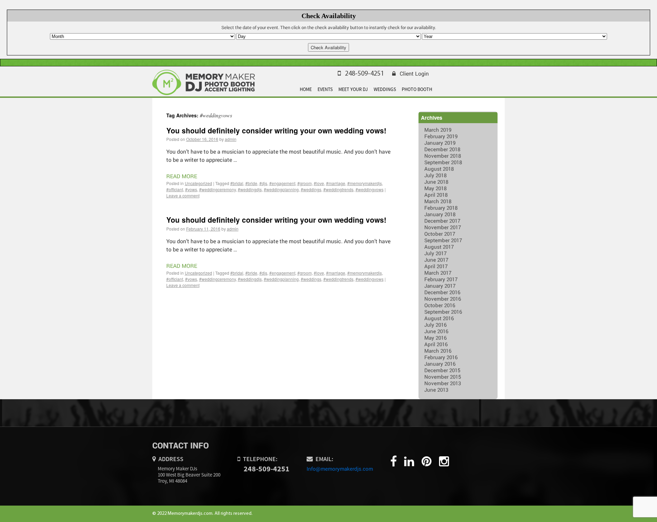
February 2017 (441, 279)
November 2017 (442, 227)
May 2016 (435, 337)
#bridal (236, 183)
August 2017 (439, 246)
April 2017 (436, 266)
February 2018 (441, 207)
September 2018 (443, 162)
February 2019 (441, 136)
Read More (181, 176)
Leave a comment (182, 195)
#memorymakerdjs (364, 183)
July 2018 (435, 175)
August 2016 (439, 318)
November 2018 (442, 155)
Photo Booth (417, 89)
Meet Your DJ (353, 89)
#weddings (311, 189)
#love (319, 183)
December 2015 (442, 370)
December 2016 (442, 292)
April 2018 (436, 194)
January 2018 (439, 214)
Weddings (385, 89)
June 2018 (436, 181)
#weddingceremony (217, 189)
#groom (304, 183)
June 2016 (436, 331)
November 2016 (442, 298)
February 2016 (441, 357)
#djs (263, 183)
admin (230, 139)
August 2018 (439, 168)
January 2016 (439, 363)
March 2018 (437, 201)
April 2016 (436, 344)
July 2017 (435, 253)
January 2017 (439, 285)
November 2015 (442, 376)
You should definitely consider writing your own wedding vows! (276, 130)
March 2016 (437, 350)
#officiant (174, 189)
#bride (251, 183)
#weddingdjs (250, 189)
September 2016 (443, 311)
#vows (191, 189)
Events (325, 89)
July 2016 (435, 324)
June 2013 (436, 389)
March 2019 (437, 129)
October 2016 (439, 305)
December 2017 (442, 220)
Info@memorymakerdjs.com (340, 468)
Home (306, 89)
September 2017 (443, 240)
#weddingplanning (281, 189)
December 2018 (442, 149)
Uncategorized (198, 183)
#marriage (335, 183)
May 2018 (435, 188)
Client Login (414, 73)
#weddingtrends (338, 189)
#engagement (282, 183)
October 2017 (439, 233)
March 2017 (437, 272)
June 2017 (436, 259)
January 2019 (439, 142)
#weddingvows (370, 189)
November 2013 (442, 383)
